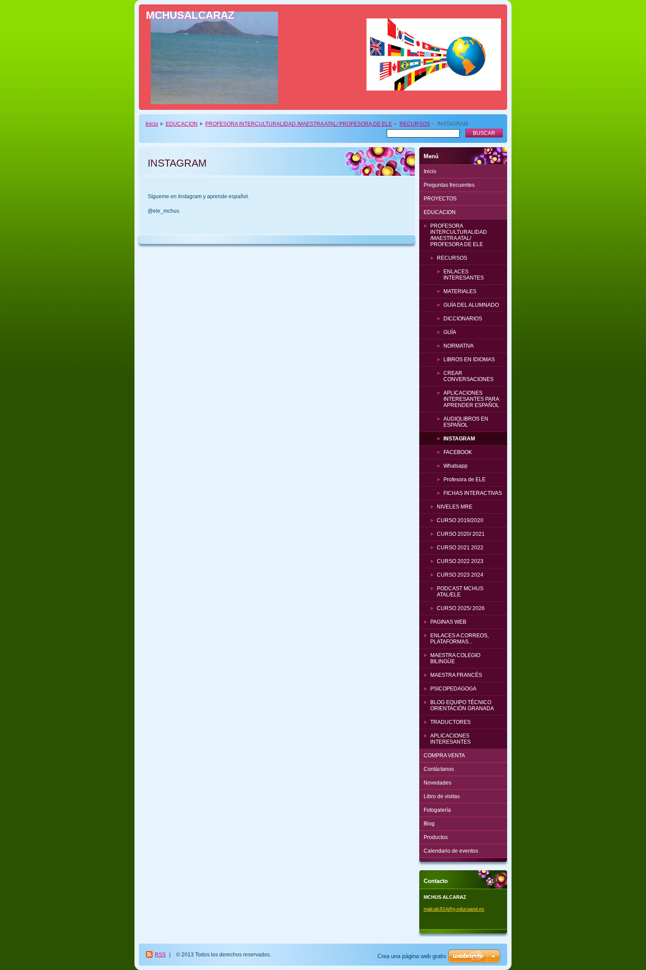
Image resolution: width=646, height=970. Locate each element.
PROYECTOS (440, 199)
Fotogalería (437, 810)
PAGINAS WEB (448, 622)
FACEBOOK (457, 452)
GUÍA (449, 332)
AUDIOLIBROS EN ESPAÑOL (465, 422)
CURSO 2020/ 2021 (461, 534)
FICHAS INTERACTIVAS (472, 493)
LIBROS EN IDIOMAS (469, 359)
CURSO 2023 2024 (460, 575)
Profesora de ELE (464, 479)
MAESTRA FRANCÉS (456, 675)
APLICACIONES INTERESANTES (450, 739)
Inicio (151, 124)
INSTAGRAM (459, 439)
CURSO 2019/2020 (460, 520)
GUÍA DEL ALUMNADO (471, 305)
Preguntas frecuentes (449, 185)
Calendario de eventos (451, 851)
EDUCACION (182, 124)
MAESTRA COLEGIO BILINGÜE (455, 658)
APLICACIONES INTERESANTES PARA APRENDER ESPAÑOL (471, 399)
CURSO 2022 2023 (460, 561)
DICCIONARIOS (462, 319)
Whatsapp (455, 466)
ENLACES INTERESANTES (463, 275)
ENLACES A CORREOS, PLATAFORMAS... (459, 638)
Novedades (437, 783)
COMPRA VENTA (444, 755)
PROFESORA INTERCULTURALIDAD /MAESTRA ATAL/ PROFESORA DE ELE (298, 124)
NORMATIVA (458, 346)
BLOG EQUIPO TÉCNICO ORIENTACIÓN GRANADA (462, 705)
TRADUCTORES (450, 722)
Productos (436, 837)
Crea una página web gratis (411, 956)
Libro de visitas (442, 796)
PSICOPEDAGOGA (453, 689)
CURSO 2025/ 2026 (461, 608)
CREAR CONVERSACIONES (468, 376)
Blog (429, 824)
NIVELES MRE (454, 507)
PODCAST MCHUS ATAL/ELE (460, 591)
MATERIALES (459, 291)
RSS (160, 955)
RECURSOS (414, 124)
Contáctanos (439, 769)
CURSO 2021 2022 (460, 548)
